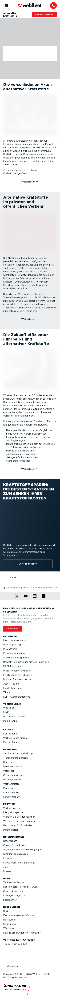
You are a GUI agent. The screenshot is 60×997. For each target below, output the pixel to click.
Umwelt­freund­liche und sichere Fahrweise (26, 662)
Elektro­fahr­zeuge (12, 688)
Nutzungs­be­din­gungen (15, 854)
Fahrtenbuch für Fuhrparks (17, 675)
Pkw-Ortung (10, 649)
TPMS (6, 692)
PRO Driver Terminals (15, 716)
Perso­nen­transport (13, 766)
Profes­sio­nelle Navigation (17, 670)
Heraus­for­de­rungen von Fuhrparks (22, 932)
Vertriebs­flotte (11, 784)
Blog (5, 911)
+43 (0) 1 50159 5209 (15, 944)
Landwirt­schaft (11, 797)
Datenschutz (10, 841)
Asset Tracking (11, 683)
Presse (7, 871)
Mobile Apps (10, 721)
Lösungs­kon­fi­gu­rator (14, 895)
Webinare (8, 928)
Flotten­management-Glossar (19, 915)
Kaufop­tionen (10, 733)
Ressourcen (9, 919)
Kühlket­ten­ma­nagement (16, 696)
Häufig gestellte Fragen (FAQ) (20, 887)
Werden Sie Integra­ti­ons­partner (20, 821)
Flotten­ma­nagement (18, 587)
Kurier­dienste (10, 762)
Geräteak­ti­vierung (13, 891)
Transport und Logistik (15, 758)
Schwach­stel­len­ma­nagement (19, 862)
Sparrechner (9, 900)
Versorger (8, 771)
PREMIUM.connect (13, 666)
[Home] (4, 588)
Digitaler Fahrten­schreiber (17, 679)
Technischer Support (14, 882)
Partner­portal (10, 830)
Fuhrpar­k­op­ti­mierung (14, 653)
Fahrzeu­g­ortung (12, 644)
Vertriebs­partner (12, 808)
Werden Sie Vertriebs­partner (19, 816)
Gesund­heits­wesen (13, 775)
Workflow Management (16, 657)
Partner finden (11, 742)
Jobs (5, 867)
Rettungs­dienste (12, 779)
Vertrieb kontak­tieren (15, 738)
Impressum (9, 858)
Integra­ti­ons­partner (13, 812)
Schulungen (9, 924)
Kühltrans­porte (11, 792)
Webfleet (8, 708)
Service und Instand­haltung (18, 753)
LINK (6, 712)
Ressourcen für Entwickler (17, 825)
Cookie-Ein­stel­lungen (14, 845)
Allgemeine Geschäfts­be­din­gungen (22, 849)
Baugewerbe (10, 788)
